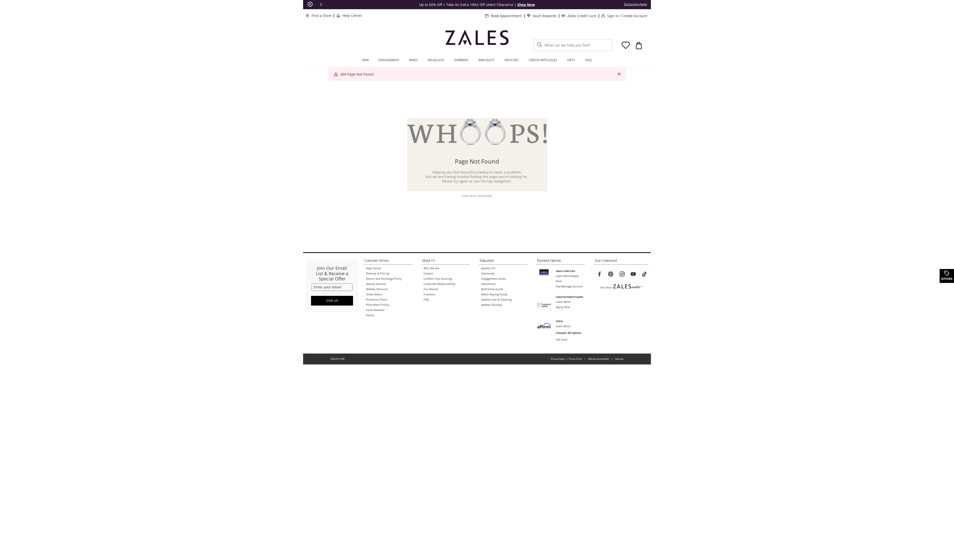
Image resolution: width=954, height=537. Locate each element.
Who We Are (431, 268)
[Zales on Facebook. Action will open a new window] (599, 274)
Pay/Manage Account (569, 286)
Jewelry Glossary (491, 305)
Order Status (374, 294)
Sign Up (332, 301)
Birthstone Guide (492, 289)
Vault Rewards (544, 15)
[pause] (310, 4)
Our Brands (431, 289)
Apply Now (563, 307)
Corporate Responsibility (439, 284)
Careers (428, 273)
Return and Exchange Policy (384, 278)
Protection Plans (376, 299)
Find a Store (321, 15)
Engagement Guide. (493, 278)
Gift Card (561, 339)
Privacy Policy (557, 358)
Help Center (352, 15)
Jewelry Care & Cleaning (496, 299)
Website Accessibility (598, 358)
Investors (429, 294)
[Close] (619, 74)
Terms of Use (575, 358)
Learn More (563, 302)
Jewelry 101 (488, 268)
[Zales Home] (477, 39)
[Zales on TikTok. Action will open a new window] (644, 274)
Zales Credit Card (581, 15)
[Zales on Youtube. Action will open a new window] (633, 274)
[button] (321, 4)
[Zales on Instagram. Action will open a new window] (622, 274)
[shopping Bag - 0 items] (638, 45)
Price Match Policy (377, 305)
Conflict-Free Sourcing (438, 278)
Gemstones (488, 284)
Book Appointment (506, 15)
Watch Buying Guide (494, 294)
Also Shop (606, 287)
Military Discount (377, 289)
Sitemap (619, 358)
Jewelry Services (376, 284)
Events (370, 315)
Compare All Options (568, 333)
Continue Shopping (477, 196)
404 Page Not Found (357, 74)
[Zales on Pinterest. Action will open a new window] (610, 274)
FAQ (426, 299)
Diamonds (487, 273)
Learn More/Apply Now (567, 278)
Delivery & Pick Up (378, 273)
